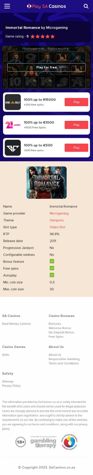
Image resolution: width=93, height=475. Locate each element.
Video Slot (57, 227)
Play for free (46, 67)
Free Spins (56, 336)
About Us (55, 355)
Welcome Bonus (60, 328)
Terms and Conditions (64, 363)
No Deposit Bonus (61, 332)
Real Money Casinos (16, 324)
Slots (5, 355)
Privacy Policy (11, 386)
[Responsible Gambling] (69, 442)
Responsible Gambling (64, 359)
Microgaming (59, 213)
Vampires (57, 220)
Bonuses (55, 324)
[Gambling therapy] (43, 442)
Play (77, 102)
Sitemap (7, 381)
